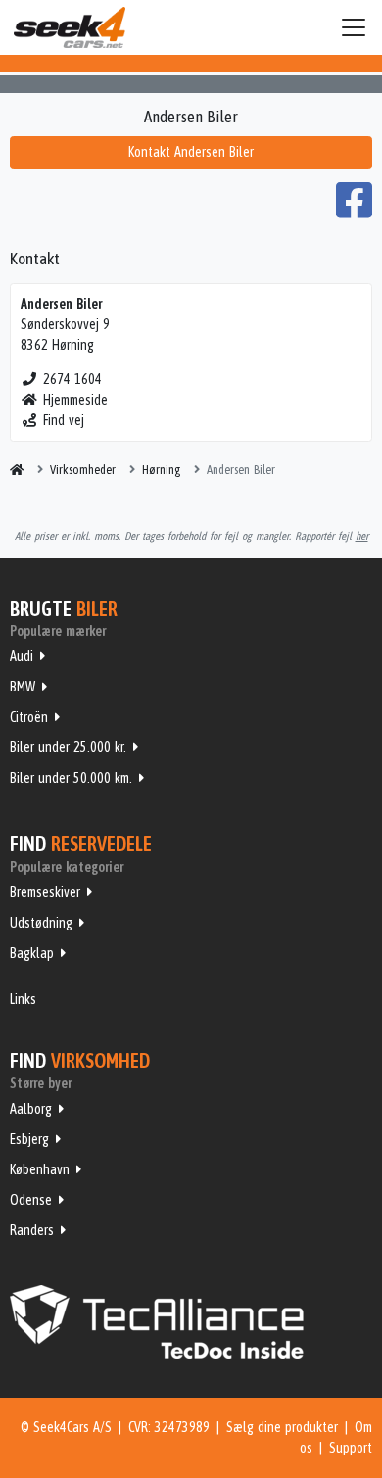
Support (350, 1447)
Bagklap (32, 953)
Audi (21, 656)
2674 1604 (72, 379)
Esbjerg (29, 1139)
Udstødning (41, 922)
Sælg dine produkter (282, 1427)
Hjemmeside (75, 399)
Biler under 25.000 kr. (68, 747)
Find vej (63, 420)
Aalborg (31, 1109)
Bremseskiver (45, 892)
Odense (31, 1200)
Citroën (29, 717)
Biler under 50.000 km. (71, 778)
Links (23, 999)
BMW (22, 686)
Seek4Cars (69, 27)
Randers (32, 1230)
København (40, 1169)
